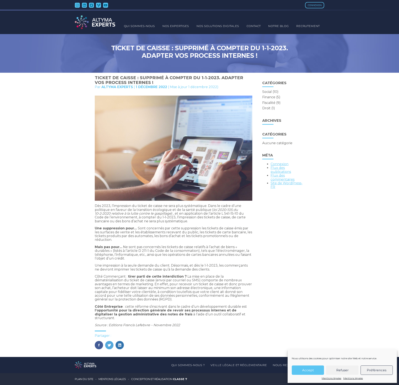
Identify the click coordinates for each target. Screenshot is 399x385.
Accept (308, 370)
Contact (253, 26)
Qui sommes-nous (139, 26)
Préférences (376, 370)
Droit (266, 108)
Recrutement (308, 26)
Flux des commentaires (282, 177)
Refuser (342, 370)
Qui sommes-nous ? (188, 365)
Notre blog (278, 26)
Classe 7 (180, 379)
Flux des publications (281, 169)
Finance (268, 97)
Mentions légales (331, 378)
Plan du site (84, 379)
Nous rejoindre (287, 365)
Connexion (315, 5)
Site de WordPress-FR (286, 185)
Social (267, 92)
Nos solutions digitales (217, 26)
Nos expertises (175, 26)
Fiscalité (268, 103)
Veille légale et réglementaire (239, 365)
